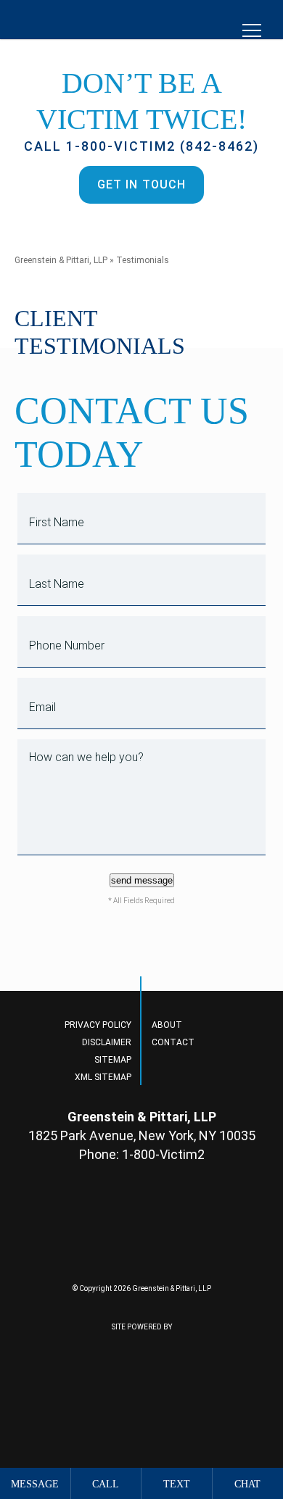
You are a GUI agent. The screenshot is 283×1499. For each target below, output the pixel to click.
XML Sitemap (103, 1077)
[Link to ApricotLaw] (83, 1385)
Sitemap (112, 1060)
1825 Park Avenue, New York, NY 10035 (141, 1135)
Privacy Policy (98, 1025)
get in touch (141, 184)
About (167, 1025)
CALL (105, 1484)
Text (176, 1484)
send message (142, 880)
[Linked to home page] (141, 1233)
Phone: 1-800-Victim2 (142, 1154)
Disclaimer (106, 1042)
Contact (173, 1042)
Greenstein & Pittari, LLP (61, 260)
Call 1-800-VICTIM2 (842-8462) (141, 146)
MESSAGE (35, 1484)
